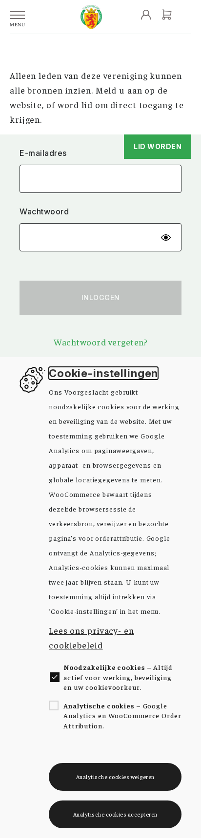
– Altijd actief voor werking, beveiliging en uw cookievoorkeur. (117, 677)
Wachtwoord (44, 212)
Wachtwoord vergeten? (100, 341)
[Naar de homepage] (91, 17)
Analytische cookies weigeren (115, 777)
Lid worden (157, 146)
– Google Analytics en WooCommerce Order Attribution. (122, 715)
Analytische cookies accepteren (115, 814)
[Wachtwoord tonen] (166, 237)
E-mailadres (43, 153)
